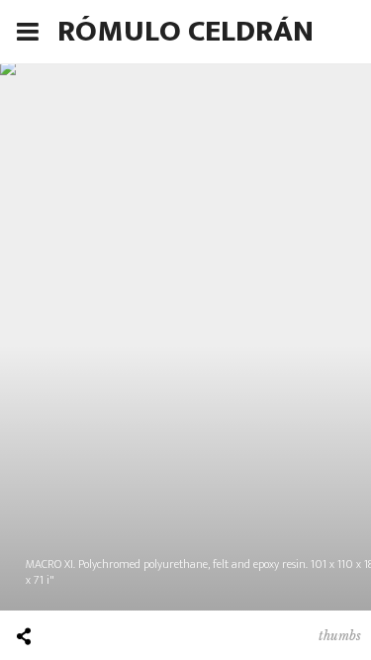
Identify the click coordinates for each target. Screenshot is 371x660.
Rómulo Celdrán (185, 31)
